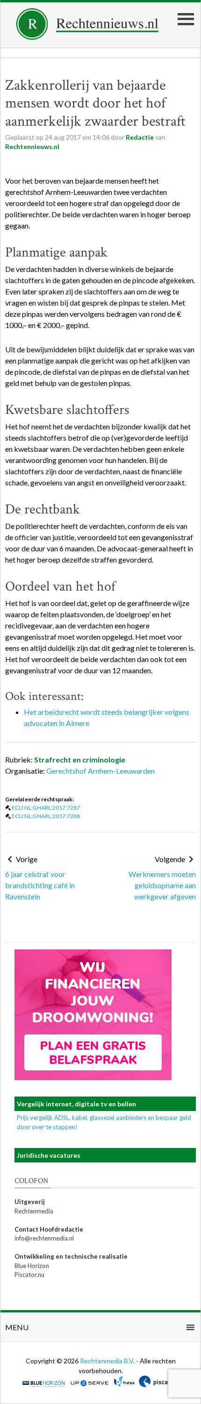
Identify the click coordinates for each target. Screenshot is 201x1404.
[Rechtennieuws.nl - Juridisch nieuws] (87, 37)
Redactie (140, 137)
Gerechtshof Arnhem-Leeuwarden (100, 770)
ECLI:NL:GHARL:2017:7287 (46, 807)
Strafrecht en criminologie (79, 759)
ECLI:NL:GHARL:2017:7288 (46, 816)
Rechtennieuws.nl (32, 146)
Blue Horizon (31, 1265)
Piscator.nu (29, 1274)
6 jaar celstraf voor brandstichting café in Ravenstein (40, 885)
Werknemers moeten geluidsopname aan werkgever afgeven (162, 885)
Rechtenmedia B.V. (108, 1361)
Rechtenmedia (33, 1211)
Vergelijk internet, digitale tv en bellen (76, 1104)
